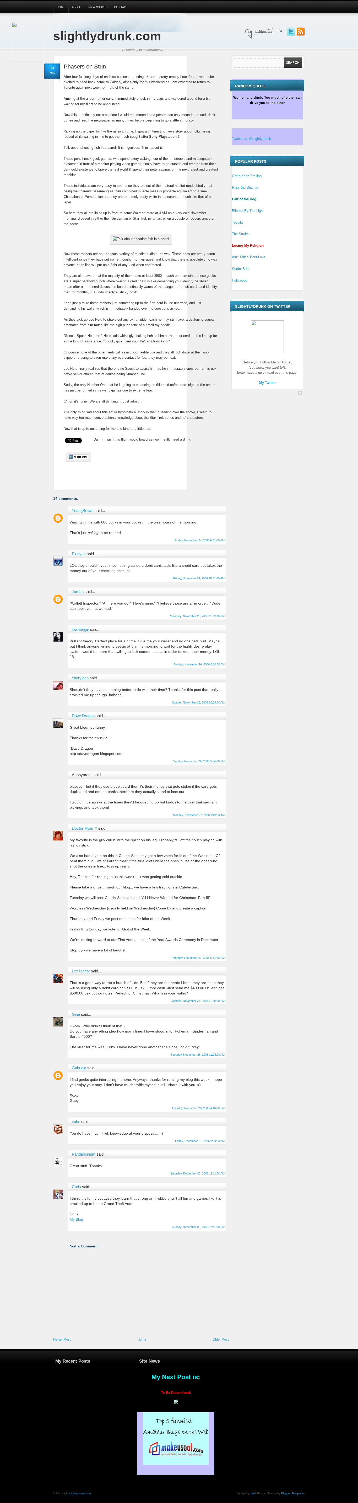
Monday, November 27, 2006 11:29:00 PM (198, 1000)
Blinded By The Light (248, 211)
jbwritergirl (80, 629)
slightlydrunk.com (107, 36)
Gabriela (79, 1068)
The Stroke (240, 234)
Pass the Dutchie (245, 187)
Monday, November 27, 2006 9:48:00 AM (199, 815)
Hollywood (239, 280)
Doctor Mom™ (84, 828)
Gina (76, 1014)
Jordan (78, 591)
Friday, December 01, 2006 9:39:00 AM (200, 1140)
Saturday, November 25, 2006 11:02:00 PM (197, 616)
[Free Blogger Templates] (300, 393)
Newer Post (62, 1339)
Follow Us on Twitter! (291, 32)
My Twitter (267, 383)
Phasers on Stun (85, 66)
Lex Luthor (81, 971)
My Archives (97, 7)
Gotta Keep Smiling (247, 176)
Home (61, 7)
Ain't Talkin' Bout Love (248, 257)
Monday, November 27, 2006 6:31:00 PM (199, 957)
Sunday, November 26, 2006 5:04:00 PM (199, 761)
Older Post (221, 1339)
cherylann (80, 678)
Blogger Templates (292, 1493)
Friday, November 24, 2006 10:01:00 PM (199, 578)
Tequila (237, 222)
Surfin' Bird (240, 269)
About (77, 7)
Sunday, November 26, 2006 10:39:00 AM (198, 702)
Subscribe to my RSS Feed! (300, 32)
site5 (253, 1493)
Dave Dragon (83, 715)
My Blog (76, 1219)
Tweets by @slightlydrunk (251, 139)
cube (76, 1121)
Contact (121, 7)
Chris (76, 1186)
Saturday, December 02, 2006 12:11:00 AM (197, 1173)
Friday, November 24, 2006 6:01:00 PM (200, 540)
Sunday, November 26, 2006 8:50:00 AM (199, 664)
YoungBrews (83, 510)
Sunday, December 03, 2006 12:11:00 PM (198, 1227)
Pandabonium (83, 1154)
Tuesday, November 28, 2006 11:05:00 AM (198, 1054)
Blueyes (79, 554)
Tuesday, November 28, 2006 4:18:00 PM (198, 1108)
